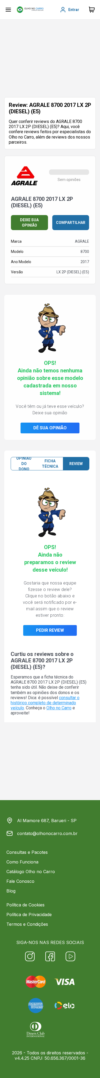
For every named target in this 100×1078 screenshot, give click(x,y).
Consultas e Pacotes (27, 852)
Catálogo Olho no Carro (30, 871)
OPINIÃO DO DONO (23, 463)
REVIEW (76, 464)
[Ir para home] (30, 9)
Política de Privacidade (29, 914)
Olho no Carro (58, 707)
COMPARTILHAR (70, 222)
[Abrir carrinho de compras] (91, 9)
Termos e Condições (27, 924)
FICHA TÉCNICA (50, 464)
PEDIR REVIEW (50, 630)
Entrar (73, 10)
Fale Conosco (20, 881)
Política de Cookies (25, 905)
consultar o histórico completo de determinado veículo (45, 702)
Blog (10, 891)
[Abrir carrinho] (8, 9)
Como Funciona (22, 862)
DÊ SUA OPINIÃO (50, 427)
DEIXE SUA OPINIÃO (29, 222)
